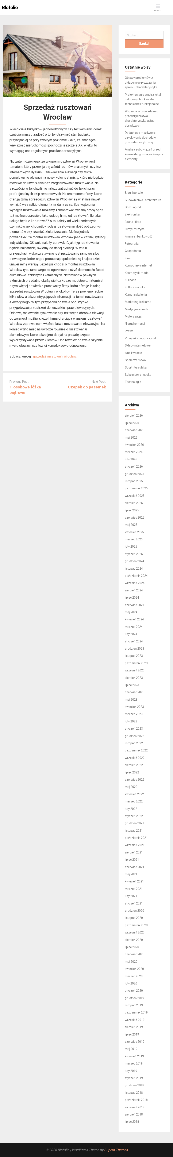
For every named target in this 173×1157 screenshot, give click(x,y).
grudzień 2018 (134, 1085)
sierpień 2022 (134, 765)
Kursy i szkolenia (136, 294)
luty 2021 (131, 896)
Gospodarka (133, 251)
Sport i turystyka (136, 367)
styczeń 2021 (134, 903)
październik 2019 (136, 1012)
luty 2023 (131, 721)
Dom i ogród (133, 207)
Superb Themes (116, 1150)
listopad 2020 (134, 918)
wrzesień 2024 (135, 583)
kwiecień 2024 (134, 619)
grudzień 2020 (134, 910)
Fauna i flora (133, 222)
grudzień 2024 (134, 561)
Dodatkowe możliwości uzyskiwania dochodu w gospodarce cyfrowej (141, 137)
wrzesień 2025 (135, 495)
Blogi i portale (134, 192)
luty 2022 (131, 808)
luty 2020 (131, 983)
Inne (128, 258)
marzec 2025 (134, 539)
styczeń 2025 (134, 554)
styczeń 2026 (134, 466)
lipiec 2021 (132, 859)
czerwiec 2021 (134, 867)
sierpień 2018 (134, 1114)
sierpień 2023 (134, 677)
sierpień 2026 (134, 415)
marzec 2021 (134, 889)
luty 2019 (131, 1071)
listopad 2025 (134, 481)
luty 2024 (131, 634)
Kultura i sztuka (135, 287)
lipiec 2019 (132, 1034)
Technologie (133, 382)
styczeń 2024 (134, 641)
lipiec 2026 (132, 423)
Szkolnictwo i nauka (138, 374)
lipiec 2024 (132, 597)
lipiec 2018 (132, 1121)
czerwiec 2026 (134, 430)
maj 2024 (131, 612)
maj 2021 (131, 874)
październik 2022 (136, 750)
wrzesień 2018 (135, 1107)
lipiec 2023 (132, 685)
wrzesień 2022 (135, 757)
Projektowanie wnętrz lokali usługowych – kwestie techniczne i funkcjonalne (143, 99)
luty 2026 (131, 459)
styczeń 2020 (134, 990)
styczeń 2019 (134, 1078)
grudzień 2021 (134, 823)
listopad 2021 (134, 830)
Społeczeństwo (135, 360)
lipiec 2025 (132, 510)
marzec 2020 (134, 976)
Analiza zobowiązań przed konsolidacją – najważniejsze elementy (144, 154)
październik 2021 (136, 837)
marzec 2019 (134, 1063)
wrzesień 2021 (135, 845)
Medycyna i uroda (136, 309)
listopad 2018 (134, 1092)
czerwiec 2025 (134, 517)
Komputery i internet (138, 265)
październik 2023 (136, 663)
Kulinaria (130, 280)
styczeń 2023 (134, 728)
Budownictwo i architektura (143, 200)
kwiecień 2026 (134, 444)
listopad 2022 (134, 743)
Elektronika (132, 214)
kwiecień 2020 (134, 969)
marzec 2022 (134, 801)
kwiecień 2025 (134, 532)
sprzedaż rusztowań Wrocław (54, 356)
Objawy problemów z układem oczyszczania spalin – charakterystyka (141, 82)
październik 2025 (136, 488)
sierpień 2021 (134, 852)
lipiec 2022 (132, 772)
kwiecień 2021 (134, 881)
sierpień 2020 (134, 940)
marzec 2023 (134, 714)
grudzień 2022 (134, 736)
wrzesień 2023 (135, 670)
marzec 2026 (134, 452)
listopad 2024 (134, 568)
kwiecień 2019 (134, 1056)
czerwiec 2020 (134, 954)
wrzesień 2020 (135, 932)
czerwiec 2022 (134, 779)
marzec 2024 (134, 626)
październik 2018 (136, 1100)
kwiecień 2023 (134, 706)
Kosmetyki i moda (137, 273)
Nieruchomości (135, 323)
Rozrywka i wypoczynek (141, 338)
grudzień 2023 (134, 648)
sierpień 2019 (134, 1027)
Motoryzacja (133, 316)
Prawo (129, 331)
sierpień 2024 (134, 590)
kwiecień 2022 (134, 794)
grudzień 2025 (134, 474)
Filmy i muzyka (135, 229)
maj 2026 (131, 437)
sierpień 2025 (134, 503)
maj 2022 (131, 786)
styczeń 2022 (134, 816)
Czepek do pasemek (87, 387)
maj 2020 (131, 961)
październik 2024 (136, 575)
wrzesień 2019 (135, 1020)
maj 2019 (131, 1049)
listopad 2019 (134, 1005)
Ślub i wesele (133, 353)
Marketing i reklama (138, 302)
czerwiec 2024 (134, 605)
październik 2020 (136, 925)
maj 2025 (131, 524)
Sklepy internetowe (138, 345)
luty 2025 (131, 546)
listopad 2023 (134, 655)
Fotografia (132, 243)
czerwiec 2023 (134, 692)
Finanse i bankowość (138, 236)
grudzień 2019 (134, 998)
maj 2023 (131, 699)
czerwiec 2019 (134, 1041)
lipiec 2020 (132, 947)
